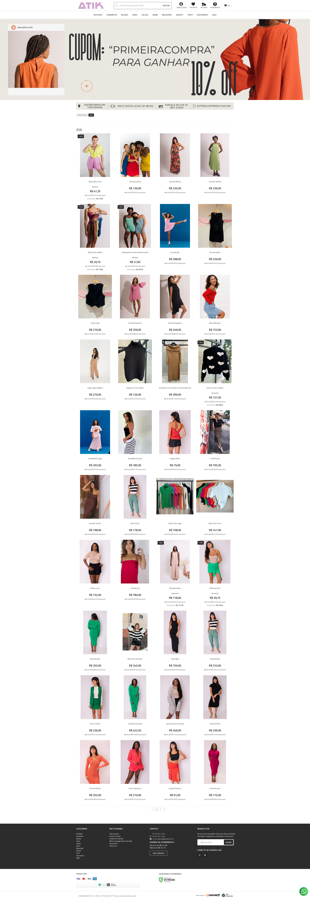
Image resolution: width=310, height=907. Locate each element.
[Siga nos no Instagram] (200, 855)
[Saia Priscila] (215, 441)
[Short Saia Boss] (135, 771)
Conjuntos (79, 836)
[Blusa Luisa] (95, 574)
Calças (78, 843)
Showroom (113, 843)
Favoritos (193, 7)
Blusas (78, 838)
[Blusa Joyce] (135, 506)
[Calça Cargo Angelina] (95, 373)
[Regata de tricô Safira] (135, 373)
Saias (78, 841)
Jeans (78, 846)
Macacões (79, 848)
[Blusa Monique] (215, 306)
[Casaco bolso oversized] (175, 706)
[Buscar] (166, 5)
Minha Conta (181, 7)
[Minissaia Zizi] (215, 574)
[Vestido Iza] (135, 574)
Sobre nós (113, 846)
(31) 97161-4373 (158, 833)
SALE (78, 858)
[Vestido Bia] (175, 238)
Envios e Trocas (115, 836)
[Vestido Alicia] (215, 706)
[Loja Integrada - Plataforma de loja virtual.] (227, 895)
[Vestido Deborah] (135, 306)
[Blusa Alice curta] (95, 167)
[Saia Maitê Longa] (95, 441)
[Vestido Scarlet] (95, 506)
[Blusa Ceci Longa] (175, 506)
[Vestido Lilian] (215, 771)
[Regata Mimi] (175, 441)
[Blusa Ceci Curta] (215, 506)
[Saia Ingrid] (175, 642)
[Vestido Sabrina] (215, 167)
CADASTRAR (226, 843)
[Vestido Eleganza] (175, 306)
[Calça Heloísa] (215, 642)
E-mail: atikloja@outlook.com (163, 839)
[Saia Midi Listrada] (135, 441)
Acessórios (80, 855)
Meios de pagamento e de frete (120, 841)
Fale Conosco (114, 833)
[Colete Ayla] (95, 306)
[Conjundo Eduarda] (135, 706)
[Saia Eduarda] (95, 642)
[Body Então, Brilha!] (95, 238)
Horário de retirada (116, 838)
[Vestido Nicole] (95, 771)
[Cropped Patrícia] (175, 771)
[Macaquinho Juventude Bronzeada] (135, 238)
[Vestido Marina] (175, 167)
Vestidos (79, 833)
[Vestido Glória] (215, 238)
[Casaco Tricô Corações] (215, 373)
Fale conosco (158, 853)
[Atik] (90, 5)
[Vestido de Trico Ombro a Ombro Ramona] (175, 373)
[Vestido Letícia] (135, 167)
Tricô (78, 853)
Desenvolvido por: (201, 895)
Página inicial (82, 115)
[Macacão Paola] (175, 574)
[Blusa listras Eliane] (135, 642)
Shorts (78, 850)
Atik (91, 115)
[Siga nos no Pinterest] (205, 855)
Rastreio (204, 7)
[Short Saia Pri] (95, 706)
